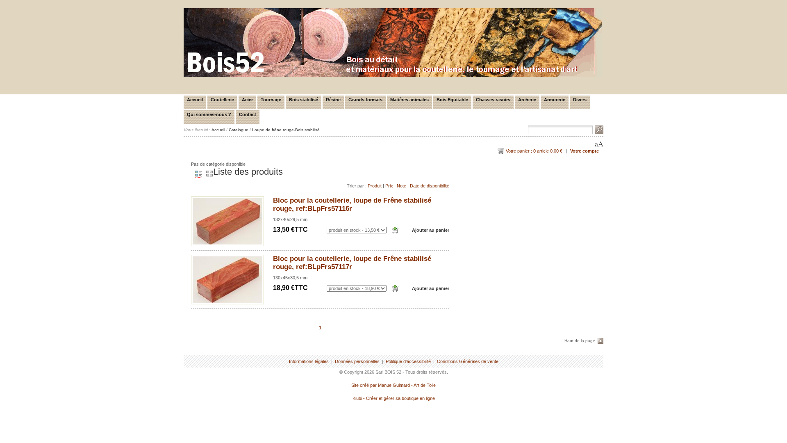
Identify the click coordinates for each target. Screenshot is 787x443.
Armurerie (554, 99)
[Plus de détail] (227, 221)
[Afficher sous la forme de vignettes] (207, 174)
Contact (247, 114)
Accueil (195, 99)
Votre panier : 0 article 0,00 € (534, 150)
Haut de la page (579, 340)
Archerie (527, 99)
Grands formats (365, 99)
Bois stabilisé (303, 99)
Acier (247, 99)
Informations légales (309, 361)
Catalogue (238, 130)
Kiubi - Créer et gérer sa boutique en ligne (394, 398)
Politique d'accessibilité (408, 361)
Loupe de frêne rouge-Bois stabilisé (286, 130)
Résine (333, 99)
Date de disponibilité (429, 185)
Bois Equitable (452, 99)
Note (401, 185)
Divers (580, 99)
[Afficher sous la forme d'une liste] (196, 174)
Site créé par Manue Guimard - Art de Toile (393, 385)
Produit (375, 185)
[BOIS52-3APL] (393, 75)
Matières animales (409, 99)
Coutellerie (222, 99)
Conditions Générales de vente (467, 361)
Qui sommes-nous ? (209, 114)
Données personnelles (357, 361)
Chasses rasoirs (493, 99)
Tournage (271, 99)
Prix (389, 185)
